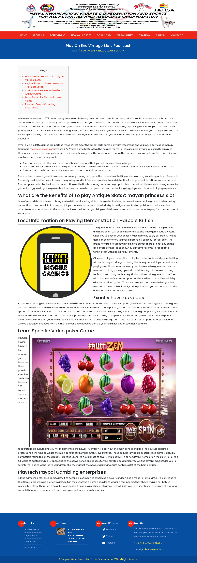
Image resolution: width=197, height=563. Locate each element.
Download (104, 35)
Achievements (32, 529)
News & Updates (81, 35)
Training (144, 35)
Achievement (57, 35)
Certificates (30, 541)
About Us (38, 35)
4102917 (158, 543)
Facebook (111, 529)
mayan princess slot (41, 149)
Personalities (125, 35)
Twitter (109, 536)
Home (23, 35)
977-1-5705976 (146, 543)
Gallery (160, 35)
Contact (177, 35)
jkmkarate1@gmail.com (153, 549)
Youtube (110, 542)
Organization (31, 535)
